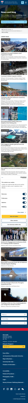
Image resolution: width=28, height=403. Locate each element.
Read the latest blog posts (8, 22)
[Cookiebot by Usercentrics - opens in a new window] (20, 177)
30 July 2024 (5, 289)
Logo (2, 2)
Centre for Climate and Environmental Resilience (11, 30)
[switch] (24, 198)
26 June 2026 (5, 154)
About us (4, 314)
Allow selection (14, 220)
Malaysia (5, 344)
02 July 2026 (5, 107)
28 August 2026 (6, 39)
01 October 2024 (6, 248)
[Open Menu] (25, 2)
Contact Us (23, 396)
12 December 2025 (6, 228)
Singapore (10, 344)
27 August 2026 (6, 62)
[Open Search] (22, 2)
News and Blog (5, 32)
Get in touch (5, 323)
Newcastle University (7, 29)
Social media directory (20, 394)
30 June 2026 (5, 130)
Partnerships (5, 319)
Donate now (7, 346)
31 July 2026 (5, 83)
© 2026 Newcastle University (19, 399)
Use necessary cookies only (14, 224)
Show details (21, 212)
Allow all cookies (14, 216)
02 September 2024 (7, 269)
